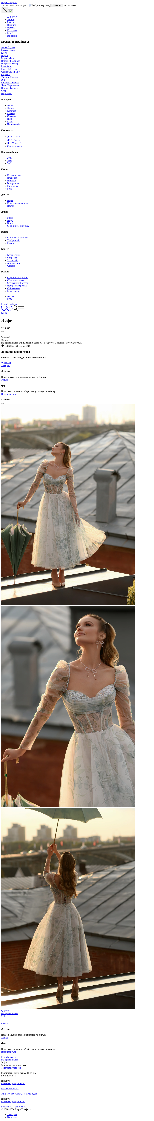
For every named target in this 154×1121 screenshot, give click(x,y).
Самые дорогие (15, 146)
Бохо (9, 188)
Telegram (5, 365)
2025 (9, 160)
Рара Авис (6, 66)
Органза (11, 116)
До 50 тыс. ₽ (13, 136)
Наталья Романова (10, 61)
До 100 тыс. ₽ (14, 143)
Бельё (10, 33)
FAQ (9, 299)
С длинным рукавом (17, 277)
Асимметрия (13, 263)
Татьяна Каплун (9, 77)
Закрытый (12, 260)
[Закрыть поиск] (4, 10)
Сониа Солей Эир (10, 71)
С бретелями (13, 288)
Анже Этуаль (8, 47)
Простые (11, 180)
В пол (10, 223)
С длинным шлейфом (18, 226)
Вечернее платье (9, 1059)
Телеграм (12, 1114)
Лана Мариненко (10, 85)
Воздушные (13, 183)
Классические (14, 175)
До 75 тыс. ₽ (13, 140)
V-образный (13, 240)
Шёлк (10, 119)
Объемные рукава (16, 280)
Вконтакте (12, 1117)
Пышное (11, 25)
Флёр (3, 90)
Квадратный (13, 255)
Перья (10, 200)
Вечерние (12, 35)
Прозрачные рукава (17, 285)
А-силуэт (12, 17)
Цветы (10, 206)
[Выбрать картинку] (10, 11)
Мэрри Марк (7, 58)
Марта (4, 55)
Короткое (12, 30)
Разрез (10, 243)
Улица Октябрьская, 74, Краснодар (19, 1093)
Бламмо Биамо (8, 50)
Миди (10, 220)
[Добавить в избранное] (2, 331)
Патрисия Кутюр (9, 63)
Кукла (4, 52)
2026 (9, 158)
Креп (9, 121)
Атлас (10, 105)
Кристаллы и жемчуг (18, 203)
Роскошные (13, 186)
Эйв (3, 80)
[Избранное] (4, 310)
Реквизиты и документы (13, 1106)
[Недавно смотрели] (9, 310)
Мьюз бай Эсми (9, 69)
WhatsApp (6, 362)
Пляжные (12, 178)
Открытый (12, 257)
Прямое (11, 27)
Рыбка (10, 22)
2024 (9, 163)
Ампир (10, 19)
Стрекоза (5, 74)
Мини (10, 217)
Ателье (10, 296)
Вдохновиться (8, 394)
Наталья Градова (9, 88)
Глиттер (11, 113)
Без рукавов (13, 291)
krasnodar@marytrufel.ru (13, 1083)
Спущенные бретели (17, 283)
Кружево (11, 110)
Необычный (13, 124)
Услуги (4, 379)
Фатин (10, 108)
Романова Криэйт (10, 82)
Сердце (11, 265)
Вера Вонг (6, 93)
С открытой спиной (17, 237)
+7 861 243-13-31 (9, 1088)
